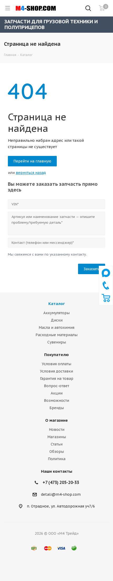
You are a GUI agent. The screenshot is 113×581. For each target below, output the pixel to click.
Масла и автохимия (56, 327)
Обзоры (56, 451)
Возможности (56, 400)
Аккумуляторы (56, 313)
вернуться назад (31, 172)
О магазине (56, 420)
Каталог (56, 303)
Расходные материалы (56, 334)
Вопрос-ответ (56, 385)
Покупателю (56, 354)
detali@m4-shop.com (61, 494)
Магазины (56, 437)
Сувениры (56, 342)
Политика (56, 458)
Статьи (57, 444)
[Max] (106, 278)
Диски (57, 320)
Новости (56, 429)
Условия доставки (56, 371)
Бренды (56, 407)
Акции (57, 393)
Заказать (92, 269)
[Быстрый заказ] (106, 300)
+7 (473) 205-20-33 (61, 482)
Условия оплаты (56, 364)
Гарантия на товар (56, 378)
